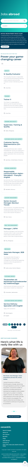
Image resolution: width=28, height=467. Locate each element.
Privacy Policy (6, 455)
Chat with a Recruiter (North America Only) (13, 445)
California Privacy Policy (8, 457)
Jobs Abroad (6, 440)
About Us (5, 432)
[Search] (24, 20)
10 (24, 324)
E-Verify (22, 455)
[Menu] (25, 463)
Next (13, 327)
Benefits (5, 436)
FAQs (4, 438)
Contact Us (6, 442)
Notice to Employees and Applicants (10, 454)
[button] (12, 411)
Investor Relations (20, 457)
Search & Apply (7, 430)
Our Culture (6, 434)
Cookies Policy (15, 455)
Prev (6, 324)
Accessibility (14, 459)
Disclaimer (23, 454)
